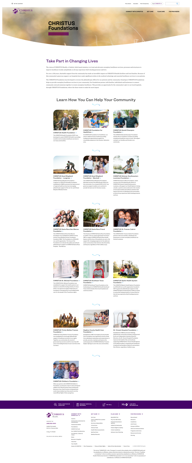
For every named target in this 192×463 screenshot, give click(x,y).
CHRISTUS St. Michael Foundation (65, 281)
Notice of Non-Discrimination (114, 446)
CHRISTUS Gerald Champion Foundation (123, 131)
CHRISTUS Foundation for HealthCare (92, 131)
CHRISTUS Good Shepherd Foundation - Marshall (93, 177)
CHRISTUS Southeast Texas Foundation (93, 281)
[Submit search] (177, 3)
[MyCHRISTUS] (157, 3)
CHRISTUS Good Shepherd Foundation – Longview (63, 177)
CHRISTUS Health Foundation (64, 133)
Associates (135, 3)
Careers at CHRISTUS (76, 446)
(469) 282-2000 (51, 423)
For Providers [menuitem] (174, 11)
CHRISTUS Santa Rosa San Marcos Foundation (66, 230)
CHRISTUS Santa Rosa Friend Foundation (94, 230)
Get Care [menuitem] (150, 11)
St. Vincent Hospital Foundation (124, 330)
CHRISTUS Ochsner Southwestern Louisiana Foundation (125, 177)
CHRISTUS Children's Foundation (65, 381)
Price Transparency (144, 3)
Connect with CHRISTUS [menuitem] (134, 11)
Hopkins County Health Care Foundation (93, 331)
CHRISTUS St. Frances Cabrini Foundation (124, 230)
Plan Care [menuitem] (161, 11)
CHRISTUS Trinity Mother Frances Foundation (65, 331)
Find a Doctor (128, 3)
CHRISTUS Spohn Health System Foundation (125, 281)
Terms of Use (126, 446)
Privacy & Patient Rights (100, 446)
